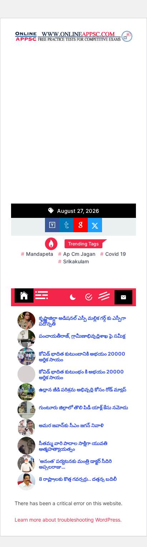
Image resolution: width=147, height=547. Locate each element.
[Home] (24, 295)
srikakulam (76, 261)
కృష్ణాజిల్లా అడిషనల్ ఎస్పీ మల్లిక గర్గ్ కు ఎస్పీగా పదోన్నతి (82, 321)
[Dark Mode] (73, 297)
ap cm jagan (79, 254)
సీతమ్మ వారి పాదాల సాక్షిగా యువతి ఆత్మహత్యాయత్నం (73, 446)
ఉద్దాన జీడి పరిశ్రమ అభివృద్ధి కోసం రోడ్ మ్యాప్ (82, 389)
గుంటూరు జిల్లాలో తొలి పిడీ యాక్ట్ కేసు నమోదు (83, 407)
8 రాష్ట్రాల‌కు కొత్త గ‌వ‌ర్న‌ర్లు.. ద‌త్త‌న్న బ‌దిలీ (78, 479)
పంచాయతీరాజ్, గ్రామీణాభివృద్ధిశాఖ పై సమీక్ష (82, 336)
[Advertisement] (73, 126)
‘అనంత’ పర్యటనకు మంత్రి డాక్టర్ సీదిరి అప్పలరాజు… (75, 464)
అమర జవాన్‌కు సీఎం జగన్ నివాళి (71, 425)
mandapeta (39, 254)
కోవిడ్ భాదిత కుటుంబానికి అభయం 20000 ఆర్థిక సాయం (82, 357)
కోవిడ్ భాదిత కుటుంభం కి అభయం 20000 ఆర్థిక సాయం (81, 375)
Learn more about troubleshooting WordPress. (68, 520)
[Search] (89, 297)
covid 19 (115, 254)
